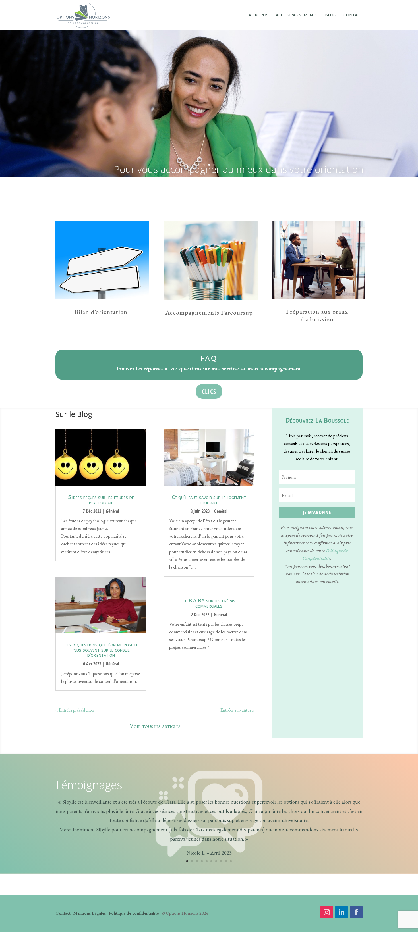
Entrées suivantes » (237, 710)
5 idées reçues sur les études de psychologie (101, 499)
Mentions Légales (89, 913)
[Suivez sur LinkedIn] (341, 912)
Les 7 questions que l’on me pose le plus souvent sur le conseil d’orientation (101, 649)
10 (231, 861)
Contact (353, 15)
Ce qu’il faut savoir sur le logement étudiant (209, 499)
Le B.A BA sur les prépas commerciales (208, 603)
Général (112, 511)
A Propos (258, 15)
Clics (209, 391)
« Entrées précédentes (75, 710)
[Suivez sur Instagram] (326, 912)
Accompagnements (297, 15)
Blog (330, 15)
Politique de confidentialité (134, 913)
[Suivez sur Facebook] (356, 912)
